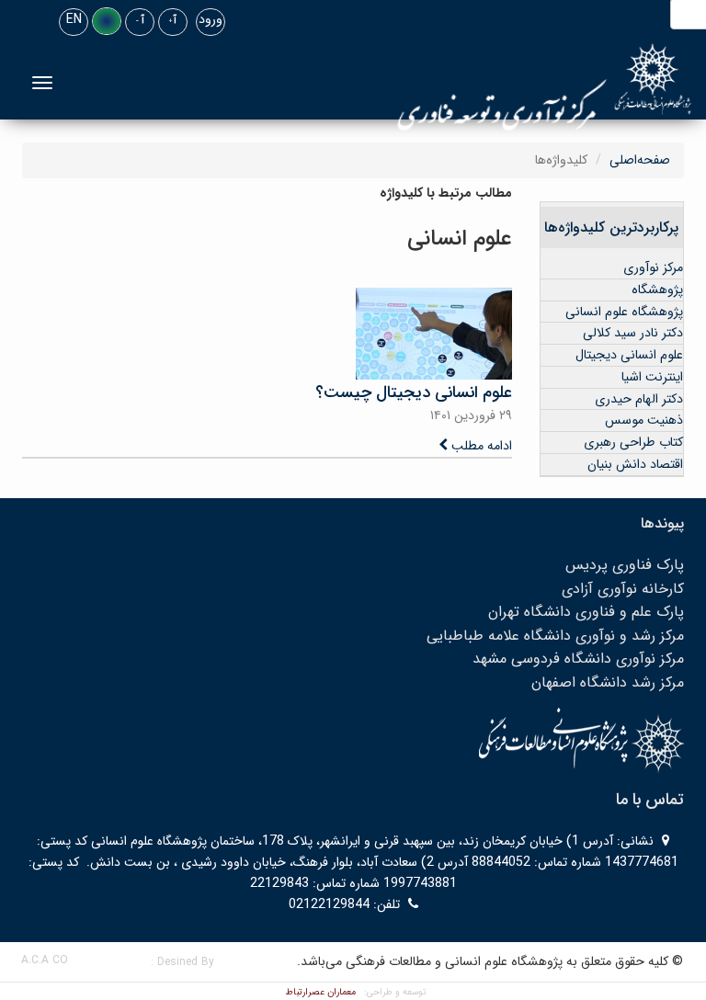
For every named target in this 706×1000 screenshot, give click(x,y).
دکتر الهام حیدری (639, 399)
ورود (210, 19)
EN (74, 19)
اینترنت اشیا (652, 377)
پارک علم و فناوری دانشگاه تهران (586, 611)
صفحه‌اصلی (639, 160)
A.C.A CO (44, 960)
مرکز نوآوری (653, 267)
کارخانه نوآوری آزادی (623, 588)
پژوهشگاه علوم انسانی (624, 311)
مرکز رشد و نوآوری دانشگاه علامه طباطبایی (555, 635)
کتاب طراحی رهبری (633, 442)
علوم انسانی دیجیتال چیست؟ (413, 392)
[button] (106, 21)
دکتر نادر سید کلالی (633, 333)
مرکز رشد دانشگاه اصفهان (607, 682)
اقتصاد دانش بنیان (635, 464)
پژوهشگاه (657, 289)
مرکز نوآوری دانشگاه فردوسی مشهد (578, 658)
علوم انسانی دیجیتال (629, 355)
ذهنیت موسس (644, 420)
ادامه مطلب (480, 446)
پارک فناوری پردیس (624, 564)
